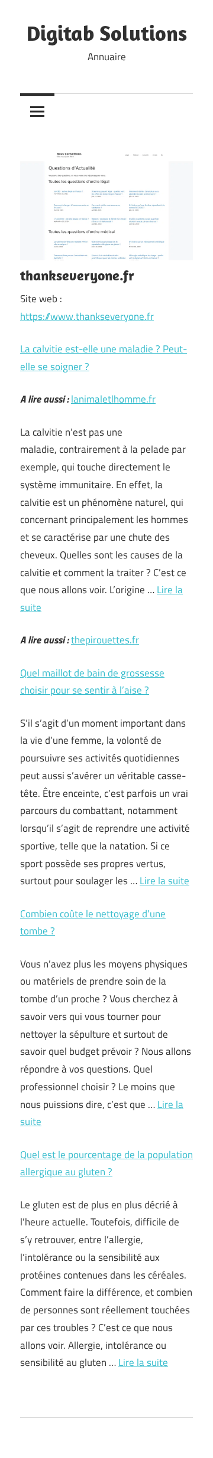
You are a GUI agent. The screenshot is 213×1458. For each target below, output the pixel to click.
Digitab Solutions (107, 32)
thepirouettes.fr (105, 640)
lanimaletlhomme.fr (113, 399)
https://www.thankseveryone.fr (87, 316)
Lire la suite (164, 880)
